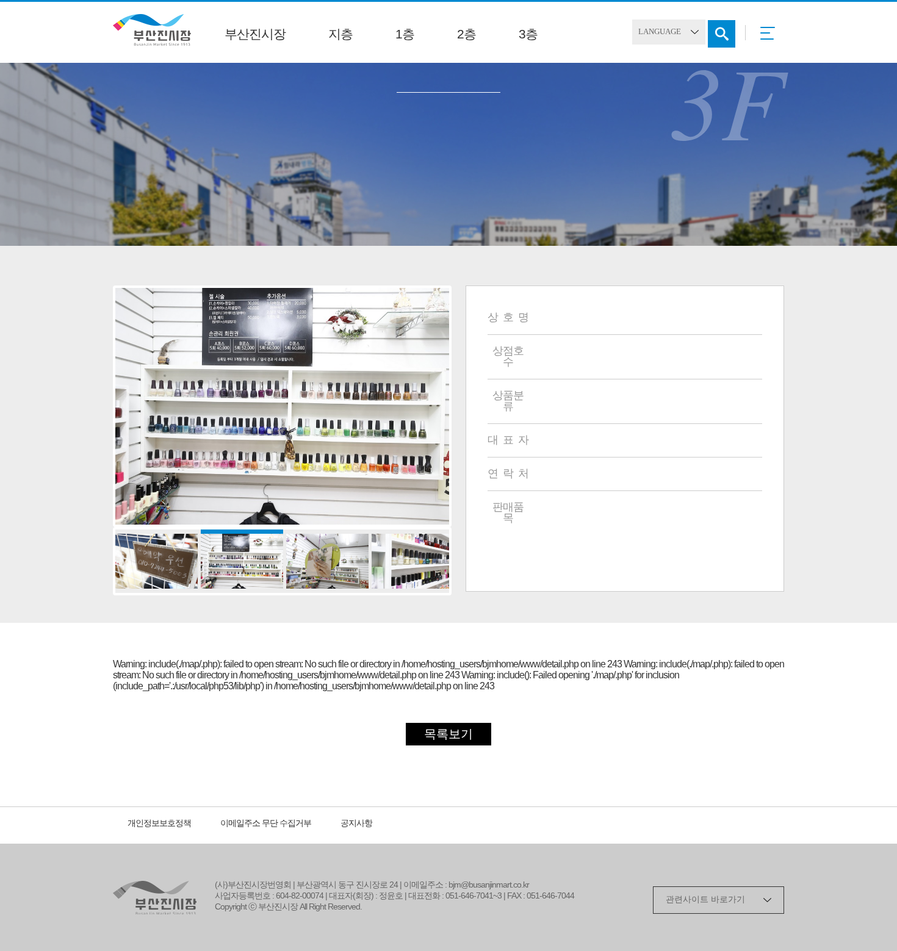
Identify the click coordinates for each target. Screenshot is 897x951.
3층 (528, 34)
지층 (340, 34)
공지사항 (356, 823)
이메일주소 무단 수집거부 (265, 823)
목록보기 (448, 734)
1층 (404, 34)
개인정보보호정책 (159, 823)
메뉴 (771, 37)
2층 (466, 34)
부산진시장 (255, 34)
